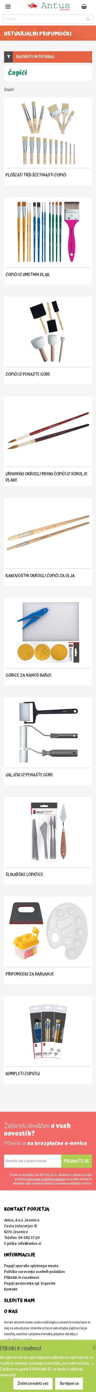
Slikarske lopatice (24, 874)
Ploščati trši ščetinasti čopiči (36, 175)
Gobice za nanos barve (28, 675)
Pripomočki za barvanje (30, 974)
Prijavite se (76, 1161)
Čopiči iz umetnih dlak (28, 274)
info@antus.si (29, 1243)
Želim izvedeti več (33, 1383)
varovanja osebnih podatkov (46, 1179)
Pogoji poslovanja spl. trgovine (29, 1283)
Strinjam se (69, 1383)
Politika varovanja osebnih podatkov (34, 1271)
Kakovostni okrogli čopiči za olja (40, 575)
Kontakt (10, 1289)
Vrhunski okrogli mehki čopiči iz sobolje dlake (46, 476)
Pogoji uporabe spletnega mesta (31, 1266)
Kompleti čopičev (23, 1073)
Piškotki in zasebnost (21, 1277)
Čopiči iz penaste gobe (28, 374)
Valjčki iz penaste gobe (29, 774)
